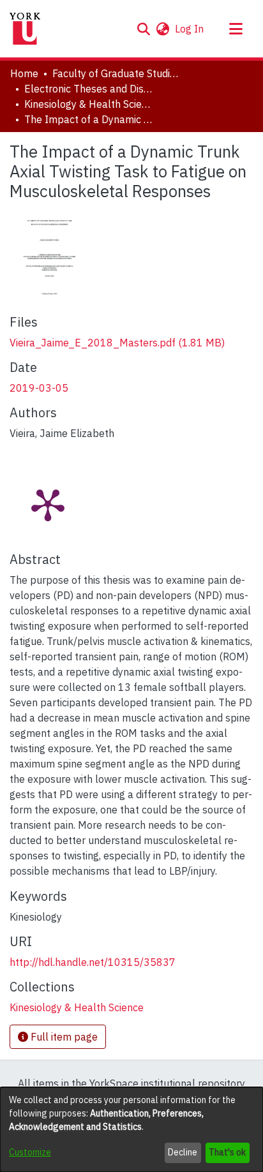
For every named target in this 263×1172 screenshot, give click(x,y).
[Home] (25, 29)
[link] (117, 342)
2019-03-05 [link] (39, 388)
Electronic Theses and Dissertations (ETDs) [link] (88, 88)
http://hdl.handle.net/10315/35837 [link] (93, 962)
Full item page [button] (63, 1036)
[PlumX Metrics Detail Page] (48, 504)
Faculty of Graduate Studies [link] (116, 73)
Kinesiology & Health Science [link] (88, 104)
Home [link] (24, 73)
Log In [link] (190, 28)
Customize (30, 1152)
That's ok (227, 1152)
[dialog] (131, 1129)
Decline (182, 1152)
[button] (143, 28)
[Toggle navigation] (235, 29)
